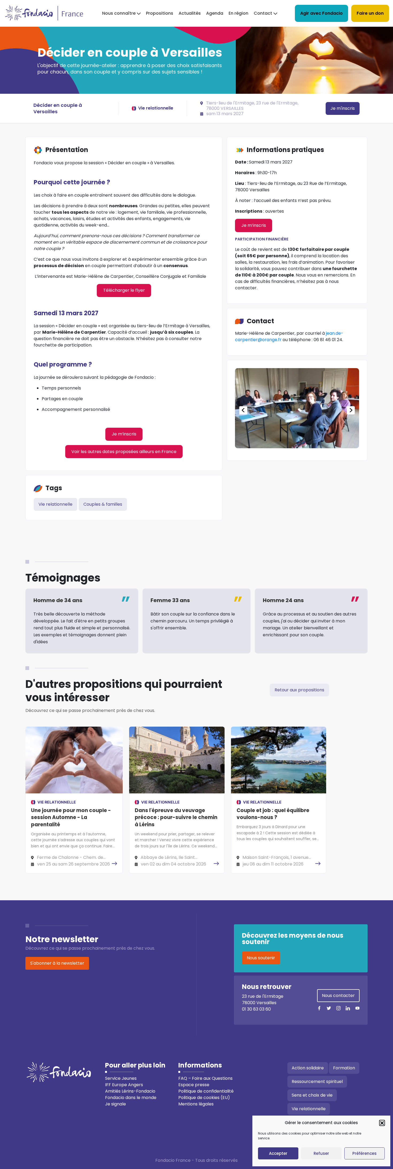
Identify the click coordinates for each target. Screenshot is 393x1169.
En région (238, 13)
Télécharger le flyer (124, 290)
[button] (382, 1122)
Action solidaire (308, 1068)
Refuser (321, 1153)
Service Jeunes (121, 1078)
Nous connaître (119, 13)
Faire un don (370, 13)
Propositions (159, 13)
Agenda (214, 13)
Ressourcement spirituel (317, 1081)
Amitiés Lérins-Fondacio (130, 1091)
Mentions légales (196, 1104)
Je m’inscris (124, 434)
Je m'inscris (342, 108)
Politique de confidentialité (206, 1091)
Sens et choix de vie (312, 1095)
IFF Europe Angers (124, 1085)
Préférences (364, 1153)
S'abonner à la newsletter (57, 963)
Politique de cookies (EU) (204, 1097)
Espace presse (193, 1085)
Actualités (190, 13)
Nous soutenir (261, 958)
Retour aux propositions (299, 690)
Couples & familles (102, 504)
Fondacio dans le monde (130, 1097)
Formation (344, 1068)
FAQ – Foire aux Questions (205, 1078)
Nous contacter (338, 995)
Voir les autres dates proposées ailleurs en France (123, 452)
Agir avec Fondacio (321, 13)
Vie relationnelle (55, 504)
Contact (263, 13)
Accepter (278, 1153)
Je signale (115, 1104)
